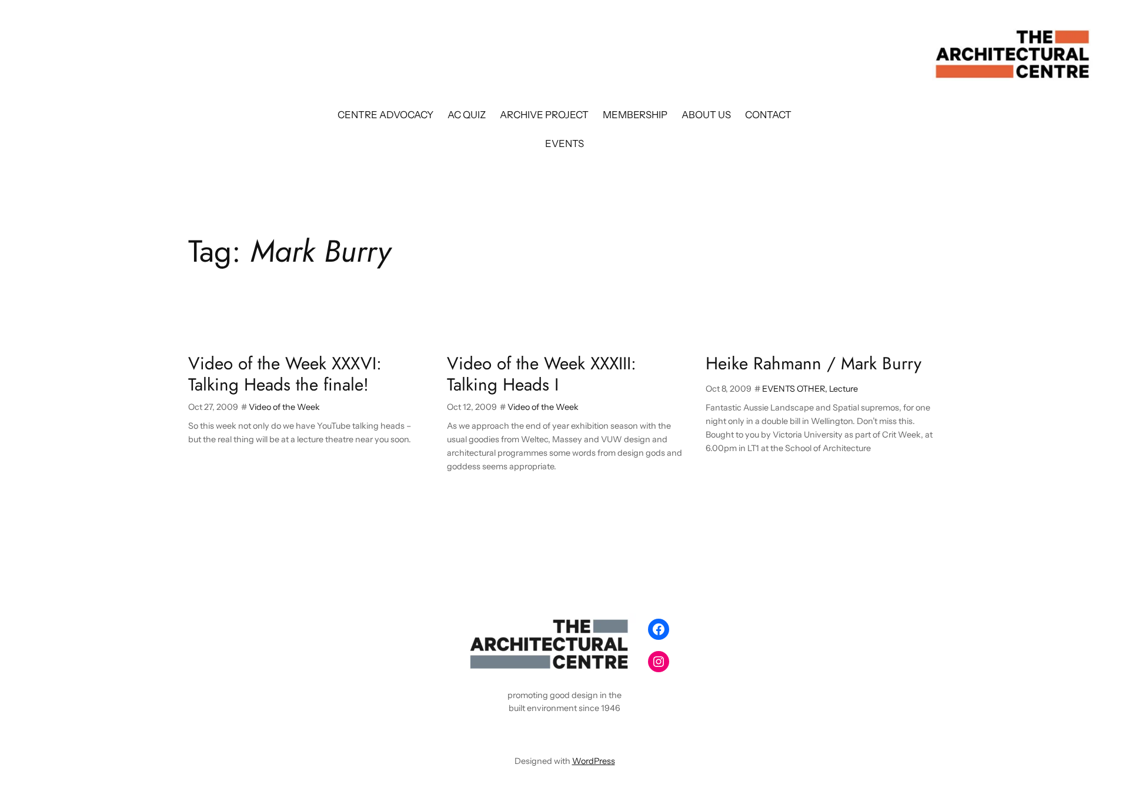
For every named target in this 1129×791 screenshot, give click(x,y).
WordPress (593, 761)
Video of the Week (284, 407)
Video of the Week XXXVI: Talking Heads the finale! (285, 374)
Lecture (843, 388)
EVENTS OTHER (793, 388)
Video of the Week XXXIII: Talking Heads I (541, 374)
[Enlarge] (621, 629)
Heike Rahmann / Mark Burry (813, 363)
